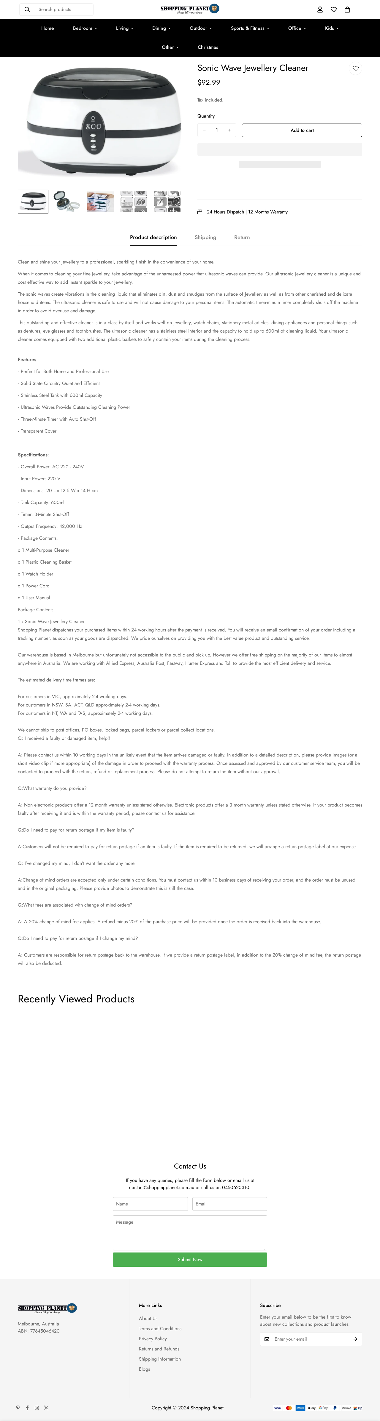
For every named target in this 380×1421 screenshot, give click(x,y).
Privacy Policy (153, 1338)
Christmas (208, 47)
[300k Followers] (27, 1408)
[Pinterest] (17, 1408)
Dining (159, 28)
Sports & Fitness (248, 28)
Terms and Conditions (160, 1328)
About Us (148, 1318)
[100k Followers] (36, 1408)
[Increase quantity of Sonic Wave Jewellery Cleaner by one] (229, 130)
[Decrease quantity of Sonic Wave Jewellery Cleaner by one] (204, 130)
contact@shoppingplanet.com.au (161, 1187)
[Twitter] (46, 1408)
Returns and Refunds (159, 1348)
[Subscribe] (355, 1339)
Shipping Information (160, 1359)
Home (47, 28)
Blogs (144, 1369)
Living (122, 28)
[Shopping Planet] (190, 9)
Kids (329, 28)
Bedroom (82, 28)
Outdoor (198, 28)
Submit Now (190, 1259)
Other (168, 47)
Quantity (206, 116)
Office (294, 28)
